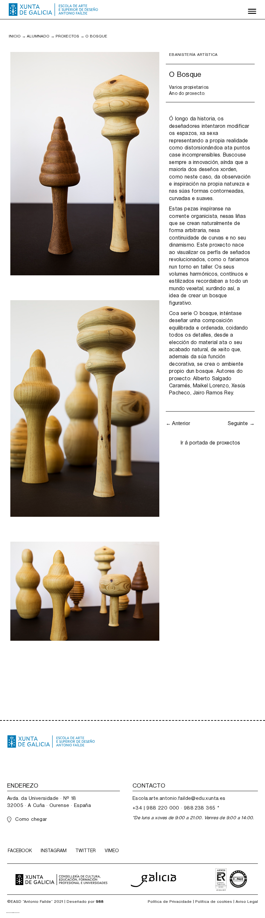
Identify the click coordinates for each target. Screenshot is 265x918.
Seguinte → (241, 423)
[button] (252, 10)
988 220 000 (162, 808)
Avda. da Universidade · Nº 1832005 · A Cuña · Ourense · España (49, 801)
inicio (15, 36)
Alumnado (38, 36)
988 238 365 (199, 808)
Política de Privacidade (170, 901)
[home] (53, 9)
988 (99, 901)
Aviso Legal (247, 901)
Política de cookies (213, 901)
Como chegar (31, 819)
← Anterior (178, 423)
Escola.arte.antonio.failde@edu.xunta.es (179, 798)
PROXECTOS (67, 36)
